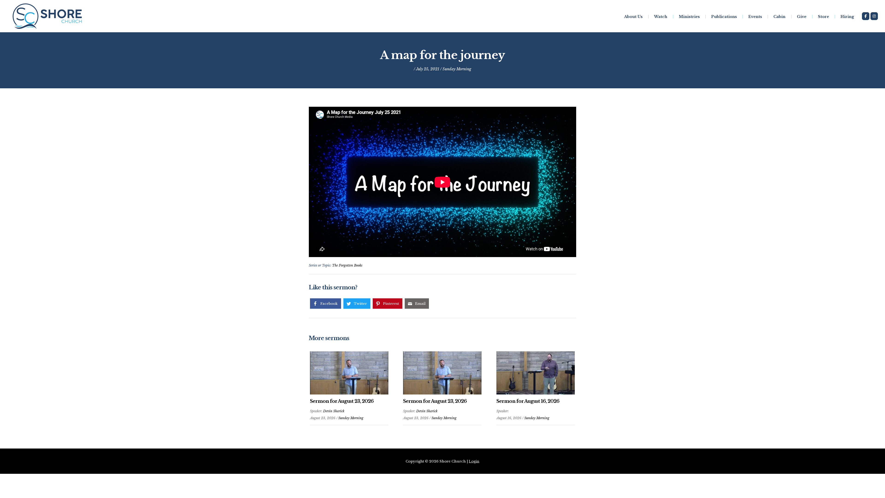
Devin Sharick (333, 411)
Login (474, 461)
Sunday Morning (456, 69)
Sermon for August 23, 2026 (342, 401)
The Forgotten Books (347, 265)
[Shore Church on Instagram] (874, 16)
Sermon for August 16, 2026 (527, 401)
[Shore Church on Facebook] (865, 16)
